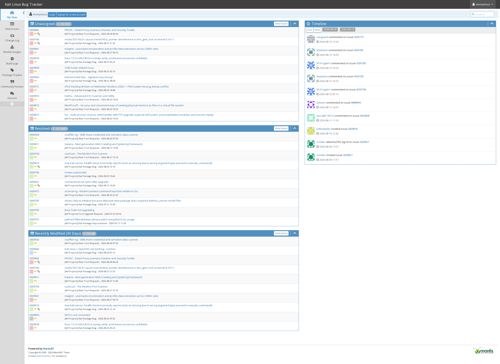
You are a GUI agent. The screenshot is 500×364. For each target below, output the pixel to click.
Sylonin (320, 102)
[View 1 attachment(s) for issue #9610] (38, 166)
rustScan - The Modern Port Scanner (86, 153)
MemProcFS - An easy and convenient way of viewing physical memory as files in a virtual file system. (124, 105)
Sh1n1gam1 (323, 63)
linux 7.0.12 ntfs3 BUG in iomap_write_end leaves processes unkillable (106, 58)
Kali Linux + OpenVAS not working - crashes (90, 249)
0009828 (352, 129)
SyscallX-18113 (325, 115)
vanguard (322, 37)
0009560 (34, 134)
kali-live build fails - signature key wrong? (89, 77)
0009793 (34, 210)
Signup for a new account (71, 14)
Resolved (42, 128)
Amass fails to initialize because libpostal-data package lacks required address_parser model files (123, 200)
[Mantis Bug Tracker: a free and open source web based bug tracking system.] (483, 350)
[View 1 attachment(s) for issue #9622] (38, 185)
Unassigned (45, 23)
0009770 (358, 37)
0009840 (34, 249)
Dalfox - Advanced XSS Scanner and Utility (89, 96)
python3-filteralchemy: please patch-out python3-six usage (99, 219)
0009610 (34, 163)
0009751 (34, 86)
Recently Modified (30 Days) (58, 233)
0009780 (358, 50)
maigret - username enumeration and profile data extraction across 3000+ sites (111, 48)
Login (52, 14)
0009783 (34, 200)
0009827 (364, 142)
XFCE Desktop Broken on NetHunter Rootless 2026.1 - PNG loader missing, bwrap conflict (117, 86)
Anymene (322, 50)
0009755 (34, 219)
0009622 (34, 182)
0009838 (34, 67)
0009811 (34, 144)
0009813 (34, 114)
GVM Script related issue (79, 67)
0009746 (34, 39)
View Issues (281, 23)
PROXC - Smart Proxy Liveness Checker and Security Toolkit (100, 30)
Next (317, 30)
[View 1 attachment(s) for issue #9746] (38, 43)
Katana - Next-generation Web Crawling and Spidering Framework (103, 144)
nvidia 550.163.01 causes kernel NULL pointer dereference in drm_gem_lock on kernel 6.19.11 (119, 39)
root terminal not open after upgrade (86, 182)
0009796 (34, 172)
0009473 (34, 191)
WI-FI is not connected (77, 315)
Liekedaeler (323, 129)
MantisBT (48, 348)
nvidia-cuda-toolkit (76, 172)
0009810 (34, 96)
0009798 (358, 76)
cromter (321, 142)
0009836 (34, 77)
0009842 (34, 30)
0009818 (34, 58)
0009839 (34, 315)
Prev (309, 30)
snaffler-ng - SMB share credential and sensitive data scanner (101, 134)
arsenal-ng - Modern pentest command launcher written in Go (101, 191)
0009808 (364, 115)
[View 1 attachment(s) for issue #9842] (38, 33)
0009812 (34, 105)
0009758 (34, 153)
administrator (44, 355)
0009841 (34, 48)
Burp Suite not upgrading (79, 210)
